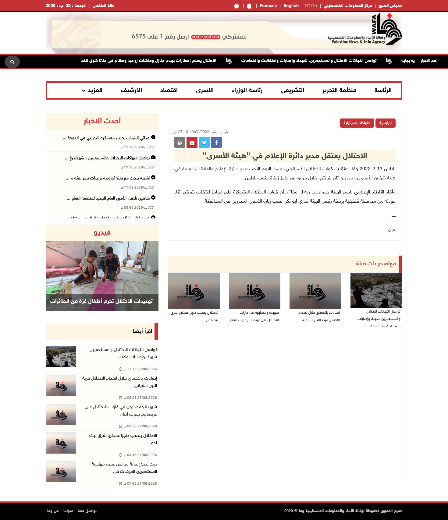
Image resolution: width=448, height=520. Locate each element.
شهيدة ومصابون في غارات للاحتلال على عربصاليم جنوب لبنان (254, 316)
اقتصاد (169, 90)
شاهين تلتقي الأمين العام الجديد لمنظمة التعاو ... (108, 198)
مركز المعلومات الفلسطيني (348, 6)
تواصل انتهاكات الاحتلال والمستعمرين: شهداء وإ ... (107, 158)
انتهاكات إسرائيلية (357, 123)
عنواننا (68, 511)
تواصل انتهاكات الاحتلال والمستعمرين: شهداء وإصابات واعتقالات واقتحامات (319, 60)
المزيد (95, 90)
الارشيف (131, 90)
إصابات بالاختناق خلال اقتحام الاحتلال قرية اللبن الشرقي (119, 382)
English (291, 6)
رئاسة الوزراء (247, 90)
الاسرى (205, 90)
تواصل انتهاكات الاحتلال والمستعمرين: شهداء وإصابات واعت (122, 353)
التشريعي (292, 90)
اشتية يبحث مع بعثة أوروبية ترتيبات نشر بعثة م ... (108, 178)
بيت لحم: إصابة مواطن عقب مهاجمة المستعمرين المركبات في (124, 468)
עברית (311, 6)
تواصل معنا (87, 511)
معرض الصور (390, 6)
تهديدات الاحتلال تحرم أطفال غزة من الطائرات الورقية (101, 309)
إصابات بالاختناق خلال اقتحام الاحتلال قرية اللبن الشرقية (319, 316)
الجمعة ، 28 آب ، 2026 (66, 6)
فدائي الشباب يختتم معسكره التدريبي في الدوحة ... (106, 138)
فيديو (102, 232)
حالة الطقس (104, 6)
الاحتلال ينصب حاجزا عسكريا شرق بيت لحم (194, 316)
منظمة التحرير (339, 90)
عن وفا (53, 511)
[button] (54, 268)
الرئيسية (385, 123)
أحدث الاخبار (102, 121)
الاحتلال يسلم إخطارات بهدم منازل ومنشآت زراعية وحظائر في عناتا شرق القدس (157, 60)
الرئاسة (383, 90)
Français (268, 6)
